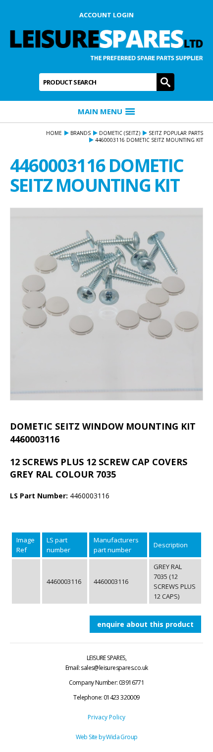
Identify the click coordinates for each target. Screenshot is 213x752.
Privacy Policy (106, 717)
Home (54, 133)
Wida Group (121, 737)
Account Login (106, 14)
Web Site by (91, 737)
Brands (80, 133)
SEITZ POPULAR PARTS (176, 133)
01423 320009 (122, 697)
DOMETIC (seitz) (119, 133)
